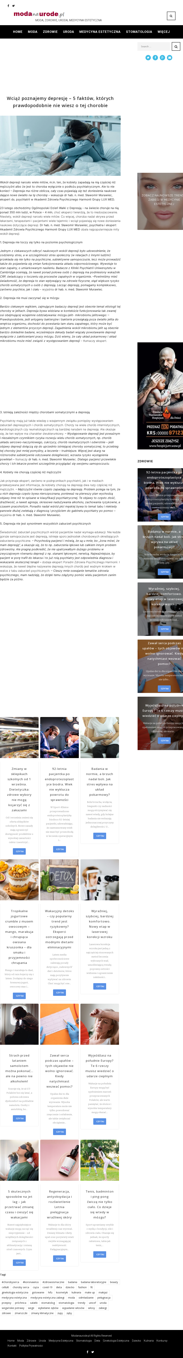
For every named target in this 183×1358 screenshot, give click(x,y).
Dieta (97, 1340)
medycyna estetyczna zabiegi (47, 1297)
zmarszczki (21, 1313)
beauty (114, 1282)
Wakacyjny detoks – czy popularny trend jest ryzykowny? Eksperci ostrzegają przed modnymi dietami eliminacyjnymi (59, 929)
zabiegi (103, 1308)
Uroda (68, 32)
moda (71, 1297)
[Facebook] (8, 5)
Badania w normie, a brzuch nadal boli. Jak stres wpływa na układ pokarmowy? (99, 782)
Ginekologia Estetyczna (116, 1340)
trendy (81, 1302)
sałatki (34, 1302)
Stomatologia (139, 32)
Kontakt (12, 1345)
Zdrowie (50, 32)
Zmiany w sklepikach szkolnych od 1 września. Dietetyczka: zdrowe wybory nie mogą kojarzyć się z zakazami (19, 789)
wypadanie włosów (73, 1308)
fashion (82, 1287)
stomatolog (48, 1302)
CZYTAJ (20, 851)
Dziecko (136, 1340)
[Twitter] (13, 5)
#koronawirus (31, 1282)
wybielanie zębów (48, 1308)
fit (91, 1287)
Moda (33, 32)
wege (31, 1308)
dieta (59, 1287)
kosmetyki (62, 1292)
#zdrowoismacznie (53, 1282)
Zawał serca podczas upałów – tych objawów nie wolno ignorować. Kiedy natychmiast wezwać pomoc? (59, 1070)
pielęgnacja (103, 1297)
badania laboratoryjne (93, 1282)
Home (18, 32)
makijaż (103, 1292)
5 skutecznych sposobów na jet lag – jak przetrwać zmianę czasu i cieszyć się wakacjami (19, 1204)
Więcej (164, 32)
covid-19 (47, 1287)
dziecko (70, 1287)
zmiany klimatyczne (42, 1313)
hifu (50, 1292)
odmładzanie (86, 1297)
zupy (60, 1313)
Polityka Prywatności (31, 1345)
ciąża (36, 1287)
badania (72, 1282)
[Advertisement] (60, 67)
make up (90, 1292)
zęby (69, 1313)
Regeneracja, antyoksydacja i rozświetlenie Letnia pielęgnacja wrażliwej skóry (59, 1204)
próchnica (20, 1302)
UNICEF (92, 1302)
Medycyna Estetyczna (100, 32)
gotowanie (38, 1292)
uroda (103, 1302)
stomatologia (66, 1302)
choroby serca (21, 1287)
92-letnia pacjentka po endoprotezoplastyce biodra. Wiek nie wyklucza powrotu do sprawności (59, 784)
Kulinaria (149, 1340)
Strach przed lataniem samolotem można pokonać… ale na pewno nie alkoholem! (19, 1068)
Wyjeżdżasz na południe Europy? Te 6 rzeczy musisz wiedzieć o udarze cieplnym (99, 1065)
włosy (91, 1308)
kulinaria (76, 1292)
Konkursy (162, 1340)
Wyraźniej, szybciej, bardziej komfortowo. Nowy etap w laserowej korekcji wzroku (99, 924)
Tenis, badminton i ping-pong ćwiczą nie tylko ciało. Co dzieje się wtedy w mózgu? (100, 1204)
